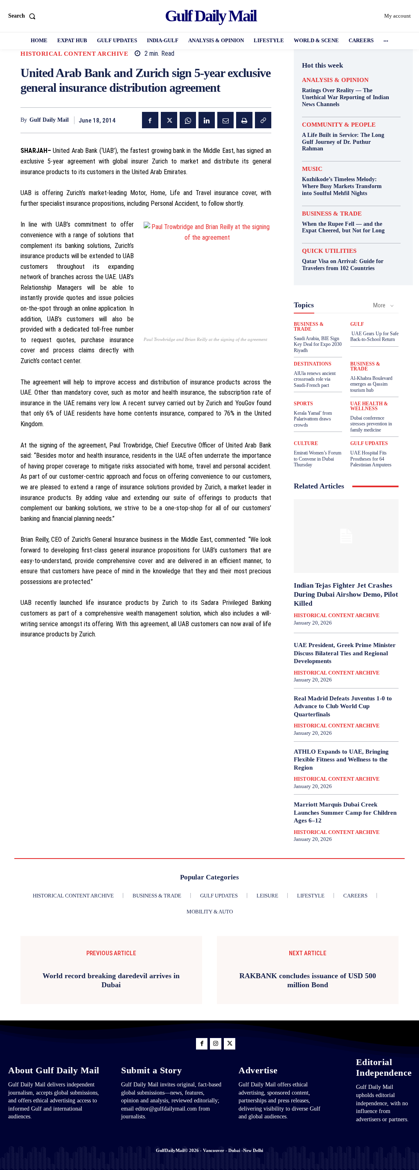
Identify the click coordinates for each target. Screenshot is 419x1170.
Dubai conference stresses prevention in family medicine (371, 424)
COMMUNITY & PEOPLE (339, 125)
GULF (357, 324)
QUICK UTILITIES (329, 251)
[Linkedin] (206, 120)
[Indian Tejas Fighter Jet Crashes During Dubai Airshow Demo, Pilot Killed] (346, 536)
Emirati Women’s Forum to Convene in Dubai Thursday (317, 459)
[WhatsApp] (188, 120)
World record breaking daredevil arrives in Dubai (111, 980)
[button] (23, 16)
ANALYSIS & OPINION (335, 80)
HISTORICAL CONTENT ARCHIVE (74, 54)
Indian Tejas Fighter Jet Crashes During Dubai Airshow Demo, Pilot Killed (346, 594)
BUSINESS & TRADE (332, 214)
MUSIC (312, 169)
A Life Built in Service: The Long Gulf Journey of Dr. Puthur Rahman (343, 142)
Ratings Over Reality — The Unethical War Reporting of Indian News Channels (345, 97)
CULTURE (306, 443)
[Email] (225, 120)
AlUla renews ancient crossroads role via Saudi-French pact (315, 379)
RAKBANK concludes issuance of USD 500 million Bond (307, 980)
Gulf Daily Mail (49, 120)
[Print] (244, 120)
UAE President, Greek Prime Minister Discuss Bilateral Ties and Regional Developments (345, 653)
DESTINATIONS (312, 363)
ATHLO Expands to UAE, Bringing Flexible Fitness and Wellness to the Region (341, 759)
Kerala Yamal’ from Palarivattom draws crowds (313, 419)
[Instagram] (215, 1044)
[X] (169, 120)
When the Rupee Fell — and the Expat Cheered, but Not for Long (343, 227)
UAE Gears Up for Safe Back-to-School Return (374, 336)
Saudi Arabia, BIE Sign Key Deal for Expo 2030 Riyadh (318, 344)
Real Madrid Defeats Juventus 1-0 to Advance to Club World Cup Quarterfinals (343, 706)
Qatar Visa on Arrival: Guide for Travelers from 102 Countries (342, 264)
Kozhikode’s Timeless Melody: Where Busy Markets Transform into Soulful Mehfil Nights (342, 186)
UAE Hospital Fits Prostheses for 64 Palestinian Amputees (371, 459)
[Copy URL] (263, 120)
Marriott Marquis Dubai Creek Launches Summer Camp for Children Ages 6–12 (345, 812)
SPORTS (303, 403)
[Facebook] (150, 120)
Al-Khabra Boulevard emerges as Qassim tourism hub (371, 384)
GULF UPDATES (369, 443)
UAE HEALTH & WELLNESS (369, 406)
